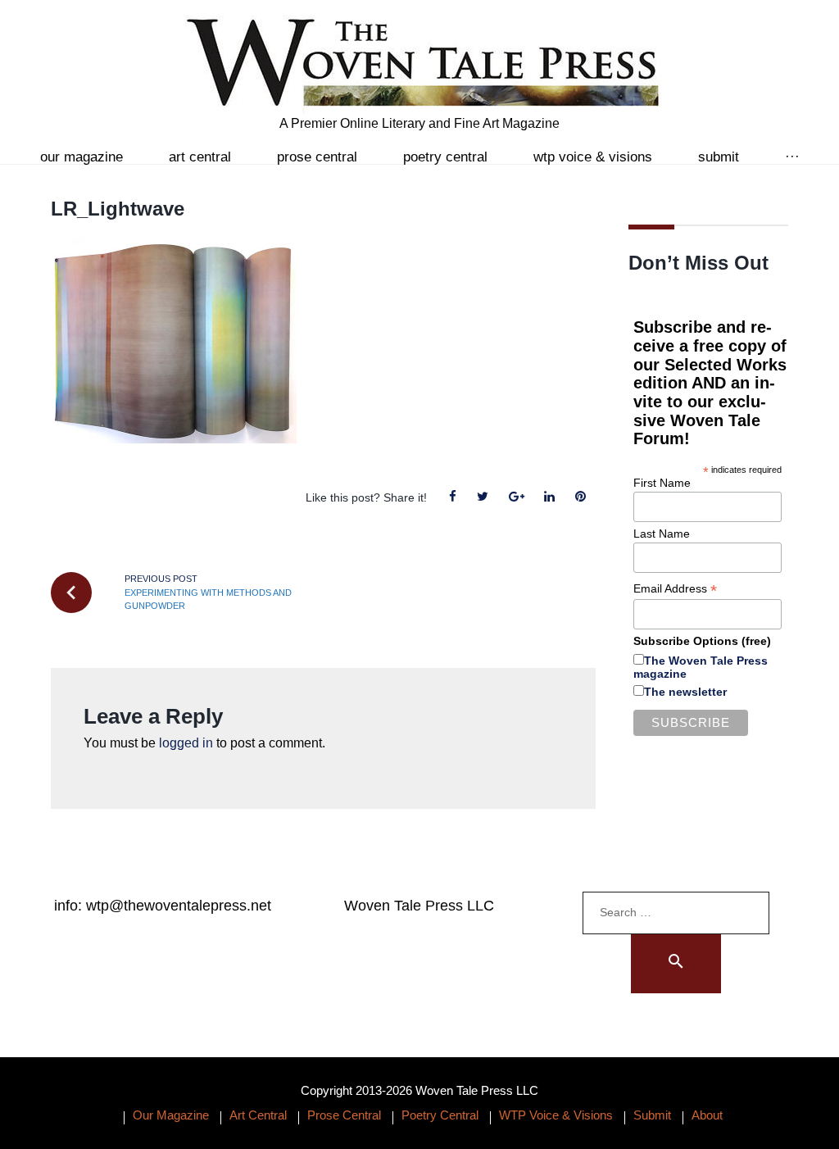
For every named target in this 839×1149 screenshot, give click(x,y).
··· (792, 157)
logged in (186, 743)
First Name (662, 482)
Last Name (661, 533)
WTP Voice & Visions (592, 157)
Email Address (675, 589)
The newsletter (685, 691)
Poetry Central (445, 157)
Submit (718, 157)
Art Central (200, 157)
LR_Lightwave (117, 209)
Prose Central (317, 157)
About (707, 1115)
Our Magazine (81, 157)
